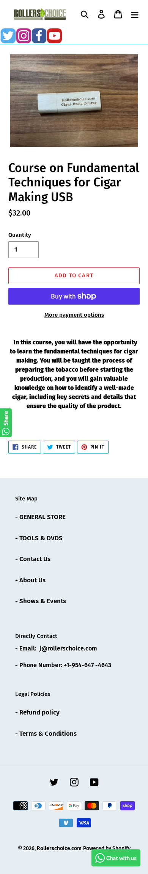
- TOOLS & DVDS (39, 538)
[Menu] (134, 14)
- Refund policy (37, 712)
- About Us (30, 580)
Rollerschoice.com (59, 848)
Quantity (19, 234)
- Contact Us (32, 559)
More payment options (74, 314)
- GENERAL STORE (40, 517)
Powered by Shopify (107, 848)
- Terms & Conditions (46, 734)
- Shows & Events (40, 601)
